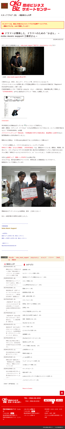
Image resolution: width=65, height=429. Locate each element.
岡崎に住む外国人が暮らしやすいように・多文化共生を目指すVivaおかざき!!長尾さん (13, 343)
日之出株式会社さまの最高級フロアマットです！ (13, 353)
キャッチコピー (28, 368)
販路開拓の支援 (29, 292)
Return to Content (27, 388)
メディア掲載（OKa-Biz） (31, 345)
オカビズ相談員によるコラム (32, 311)
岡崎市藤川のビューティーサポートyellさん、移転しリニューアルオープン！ (13, 283)
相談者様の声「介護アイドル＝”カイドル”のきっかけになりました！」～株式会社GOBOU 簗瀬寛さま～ (13, 293)
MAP (12, 413)
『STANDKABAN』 (8, 91)
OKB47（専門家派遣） (11, 383)
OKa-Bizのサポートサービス (32, 338)
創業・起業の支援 (29, 296)
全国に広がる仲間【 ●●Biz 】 (32, 315)
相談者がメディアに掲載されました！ (35, 277)
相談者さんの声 (29, 342)
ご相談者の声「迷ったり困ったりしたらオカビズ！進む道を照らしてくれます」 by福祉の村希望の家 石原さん (13, 306)
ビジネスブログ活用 (30, 330)
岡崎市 (14, 260)
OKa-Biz (11, 257)
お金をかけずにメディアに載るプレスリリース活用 (38, 376)
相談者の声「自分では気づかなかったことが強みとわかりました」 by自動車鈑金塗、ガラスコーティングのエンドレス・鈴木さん (13, 331)
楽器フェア (10, 157)
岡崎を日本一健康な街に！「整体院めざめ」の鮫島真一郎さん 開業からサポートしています (13, 362)
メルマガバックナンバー (31, 380)
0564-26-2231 (35, 398)
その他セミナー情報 (30, 364)
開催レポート (28, 288)
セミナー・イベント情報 (31, 273)
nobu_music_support (22, 257)
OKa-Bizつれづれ (29, 323)
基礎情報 (27, 269)
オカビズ (43, 257)
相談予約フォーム (49, 400)
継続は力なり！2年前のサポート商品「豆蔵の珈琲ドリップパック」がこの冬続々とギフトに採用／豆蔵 (13, 272)
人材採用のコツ (28, 349)
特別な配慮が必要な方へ (48, 427)
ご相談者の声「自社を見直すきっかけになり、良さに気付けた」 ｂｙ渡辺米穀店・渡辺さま (13, 318)
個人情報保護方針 (59, 427)
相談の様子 (27, 372)
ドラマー (51, 257)
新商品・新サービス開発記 (32, 304)
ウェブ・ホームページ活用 (32, 361)
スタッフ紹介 (28, 326)
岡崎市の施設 (28, 353)
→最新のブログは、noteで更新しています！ (16, 26)
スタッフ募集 (28, 281)
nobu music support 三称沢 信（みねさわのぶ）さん (36, 45)
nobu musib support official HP (16, 77)
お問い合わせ (57, 401)
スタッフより (28, 300)
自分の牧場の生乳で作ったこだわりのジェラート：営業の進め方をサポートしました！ (13, 374)
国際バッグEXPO (20, 157)
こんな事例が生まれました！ (32, 284)
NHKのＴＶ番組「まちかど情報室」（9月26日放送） (18, 147)
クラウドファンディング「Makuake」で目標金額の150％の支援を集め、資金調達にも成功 (29, 133)
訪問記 (26, 307)
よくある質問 (28, 357)
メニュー (4, 7)
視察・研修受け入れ (30, 319)
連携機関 (27, 334)
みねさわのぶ (35, 257)
